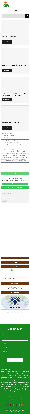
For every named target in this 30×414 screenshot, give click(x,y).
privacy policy (15, 396)
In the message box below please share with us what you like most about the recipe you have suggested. (15, 161)
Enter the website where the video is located (13, 145)
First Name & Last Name (7, 135)
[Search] (27, 16)
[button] (15, 10)
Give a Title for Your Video (8, 140)
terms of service (15, 399)
